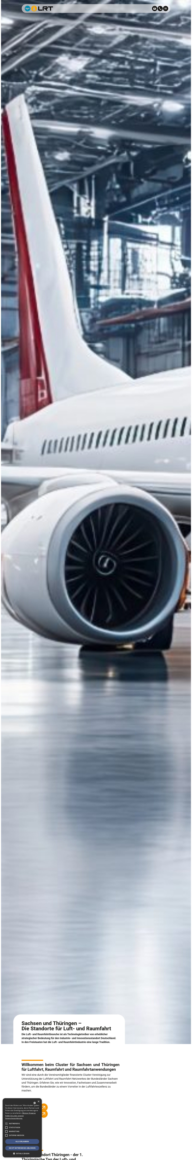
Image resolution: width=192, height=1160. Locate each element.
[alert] (22, 1127)
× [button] (38, 1102)
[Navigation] (165, 8)
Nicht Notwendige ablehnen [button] (22, 1148)
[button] (6, 1135)
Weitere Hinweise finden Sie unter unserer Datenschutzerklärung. (20, 1115)
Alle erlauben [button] (22, 1141)
